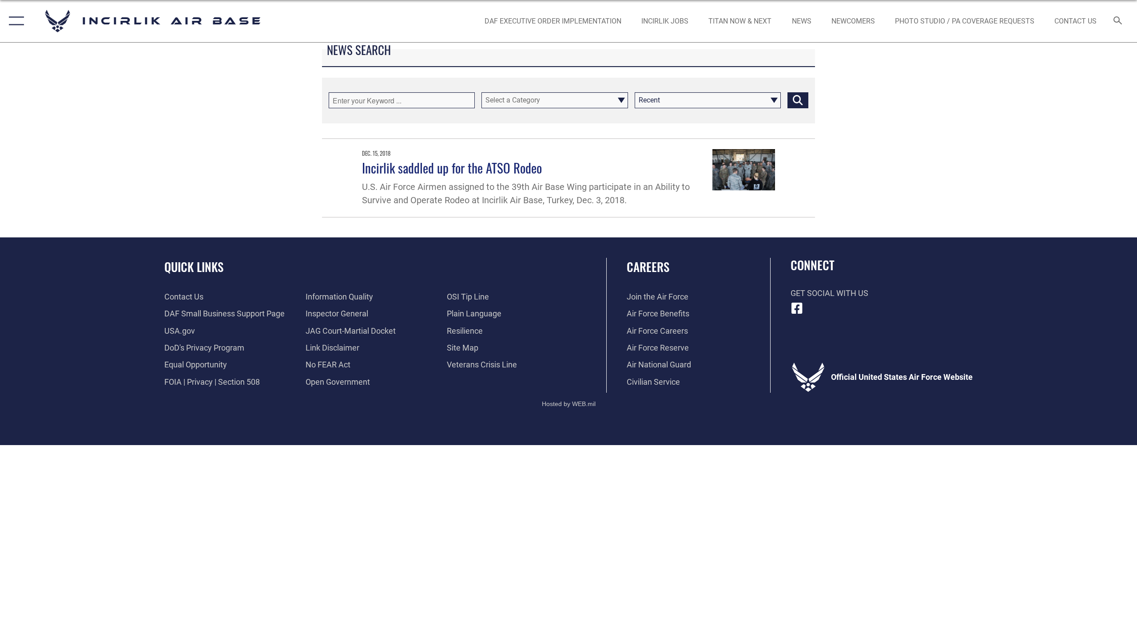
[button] (14, 21)
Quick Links (193, 267)
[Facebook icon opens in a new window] (797, 308)
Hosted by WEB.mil (569, 403)
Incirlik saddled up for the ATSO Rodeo (452, 167)
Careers (648, 267)
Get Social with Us (829, 293)
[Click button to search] (797, 100)
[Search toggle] (1118, 21)
